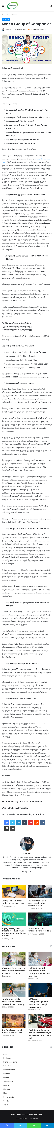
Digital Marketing (10, 1062)
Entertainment (9, 1070)
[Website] (23, 871)
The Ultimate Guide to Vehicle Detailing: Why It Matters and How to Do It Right (40, 1034)
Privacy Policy (21, 1118)
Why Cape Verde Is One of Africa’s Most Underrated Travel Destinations (13, 971)
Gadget (6, 1077)
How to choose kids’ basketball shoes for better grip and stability (13, 1002)
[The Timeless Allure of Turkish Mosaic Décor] (13, 1020)
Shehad (8, 30)
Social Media (8, 1097)
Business (13, 14)
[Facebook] (6, 822)
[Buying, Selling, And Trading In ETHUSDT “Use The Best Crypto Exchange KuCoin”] (14, 919)
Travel (5, 1105)
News (5, 1093)
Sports (6, 1101)
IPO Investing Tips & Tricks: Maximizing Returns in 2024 (37, 903)
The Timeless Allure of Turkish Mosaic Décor (12, 1031)
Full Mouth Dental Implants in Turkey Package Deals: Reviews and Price (40, 972)
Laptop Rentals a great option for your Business (13, 902)
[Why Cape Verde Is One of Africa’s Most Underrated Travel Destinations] (13, 959)
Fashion (6, 1074)
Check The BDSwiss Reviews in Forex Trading (39, 929)
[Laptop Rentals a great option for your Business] (14, 891)
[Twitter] (12, 822)
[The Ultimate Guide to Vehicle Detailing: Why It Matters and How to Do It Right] (40, 1020)
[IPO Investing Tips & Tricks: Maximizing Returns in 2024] (40, 891)
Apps (5, 1054)
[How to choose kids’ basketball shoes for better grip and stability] (13, 990)
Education (7, 1066)
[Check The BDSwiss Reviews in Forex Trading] (40, 919)
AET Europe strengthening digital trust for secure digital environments (39, 1003)
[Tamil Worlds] (12, 5)
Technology (8, 1081)
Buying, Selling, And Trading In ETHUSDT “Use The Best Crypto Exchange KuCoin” (14, 932)
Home (6, 14)
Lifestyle (6, 1089)
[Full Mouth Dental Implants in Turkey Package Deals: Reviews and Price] (40, 959)
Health (6, 1085)
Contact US (33, 1118)
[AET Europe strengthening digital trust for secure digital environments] (40, 990)
